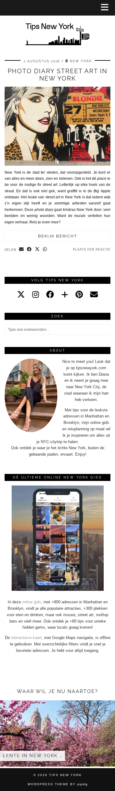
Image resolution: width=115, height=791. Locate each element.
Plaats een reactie (91, 249)
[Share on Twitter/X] (37, 249)
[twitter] (21, 294)
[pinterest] (79, 294)
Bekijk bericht (57, 236)
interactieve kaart (26, 637)
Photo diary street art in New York (57, 74)
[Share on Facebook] (29, 249)
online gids (31, 602)
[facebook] (50, 294)
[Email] (94, 294)
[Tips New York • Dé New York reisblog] (57, 25)
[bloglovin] (64, 294)
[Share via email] (21, 249)
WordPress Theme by (58, 784)
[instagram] (35, 294)
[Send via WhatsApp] (45, 249)
